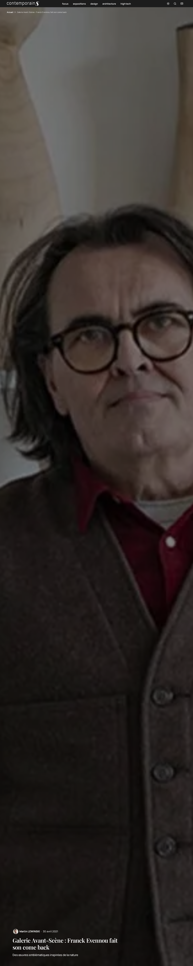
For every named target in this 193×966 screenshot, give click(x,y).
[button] (168, 3)
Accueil (10, 12)
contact (182, 3)
